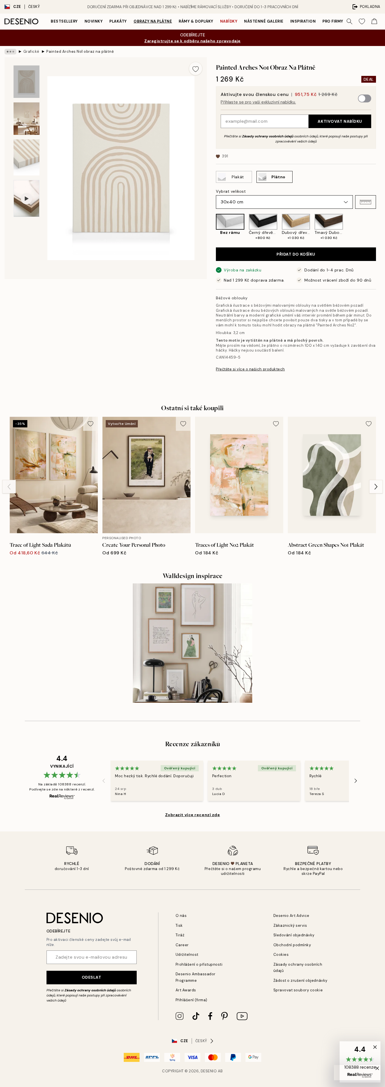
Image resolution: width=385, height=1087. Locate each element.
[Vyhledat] (349, 21)
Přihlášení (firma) (191, 1000)
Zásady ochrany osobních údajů (267, 136)
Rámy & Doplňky (196, 21)
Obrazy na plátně (153, 21)
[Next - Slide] (380, 227)
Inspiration (303, 21)
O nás (181, 915)
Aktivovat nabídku (340, 121)
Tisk (179, 925)
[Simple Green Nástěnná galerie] (192, 643)
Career (182, 945)
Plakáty (118, 21)
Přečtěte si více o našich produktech (250, 369)
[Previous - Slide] (211, 227)
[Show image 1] (26, 81)
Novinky (94, 21)
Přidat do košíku (295, 254)
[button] (365, 202)
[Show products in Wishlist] (362, 21)
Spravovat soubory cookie (298, 990)
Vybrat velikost (231, 191)
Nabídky (229, 21)
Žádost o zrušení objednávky (300, 980)
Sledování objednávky (294, 935)
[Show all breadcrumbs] (10, 51)
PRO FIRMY (332, 21)
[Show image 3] (26, 157)
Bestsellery (64, 21)
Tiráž (180, 935)
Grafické (31, 51)
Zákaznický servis (290, 925)
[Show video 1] (26, 198)
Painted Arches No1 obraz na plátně (80, 51)
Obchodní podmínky (292, 945)
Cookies (281, 954)
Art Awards (186, 990)
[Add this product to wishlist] (195, 68)
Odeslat (91, 977)
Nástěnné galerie (263, 21)
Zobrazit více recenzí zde (192, 814)
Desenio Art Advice (291, 915)
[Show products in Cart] (374, 21)
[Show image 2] (26, 118)
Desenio (209, 1071)
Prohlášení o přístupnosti (199, 964)
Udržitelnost (187, 954)
